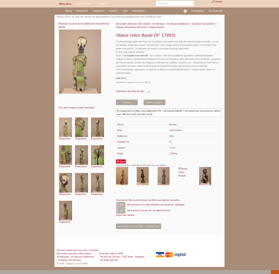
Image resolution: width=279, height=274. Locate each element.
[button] (2, 272)
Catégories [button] (97, 11)
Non (122, 205)
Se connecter (215, 11)
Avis (125, 11)
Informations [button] (138, 11)
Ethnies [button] (113, 11)
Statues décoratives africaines (131, 27)
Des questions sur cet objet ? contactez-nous (138, 226)
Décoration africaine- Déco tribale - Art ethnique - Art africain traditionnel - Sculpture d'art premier (165, 24)
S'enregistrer (197, 11)
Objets (68, 11)
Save (122, 161)
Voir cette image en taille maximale (76, 107)
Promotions (82, 11)
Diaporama (64, 138)
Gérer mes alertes (125, 215)
